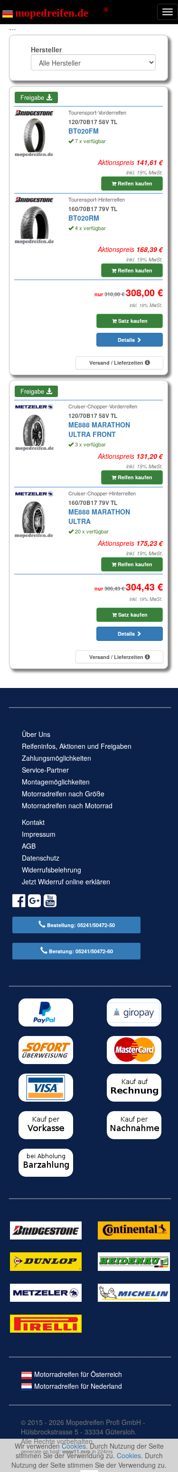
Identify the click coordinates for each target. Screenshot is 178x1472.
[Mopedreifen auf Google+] (34, 902)
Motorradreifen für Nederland (77, 1386)
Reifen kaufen (134, 183)
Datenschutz (40, 857)
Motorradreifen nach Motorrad (67, 805)
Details (127, 339)
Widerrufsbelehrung (51, 869)
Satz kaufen (132, 320)
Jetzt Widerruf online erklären (66, 881)
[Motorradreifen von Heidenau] (133, 1260)
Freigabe (33, 97)
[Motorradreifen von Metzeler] (45, 1291)
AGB (29, 846)
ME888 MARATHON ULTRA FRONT (99, 429)
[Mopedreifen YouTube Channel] (50, 902)
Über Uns (36, 734)
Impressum (39, 834)
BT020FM (83, 131)
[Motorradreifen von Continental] (133, 1229)
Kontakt (33, 822)
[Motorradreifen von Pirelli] (45, 1322)
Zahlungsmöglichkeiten (56, 758)
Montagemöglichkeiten (56, 781)
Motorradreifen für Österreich (77, 1374)
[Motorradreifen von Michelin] (133, 1291)
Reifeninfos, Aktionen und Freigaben (76, 746)
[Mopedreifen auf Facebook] (18, 902)
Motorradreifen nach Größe (63, 793)
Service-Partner (45, 770)
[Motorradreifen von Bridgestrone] (45, 1229)
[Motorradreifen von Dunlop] (45, 1260)
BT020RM (83, 218)
